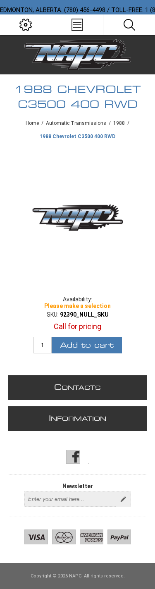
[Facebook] (73, 456)
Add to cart (87, 345)
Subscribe (123, 499)
